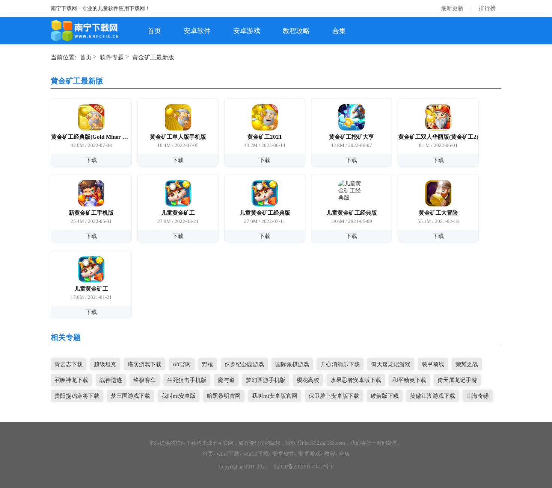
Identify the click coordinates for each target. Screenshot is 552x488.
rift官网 (182, 364)
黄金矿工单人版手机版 (178, 137)
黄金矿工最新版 (153, 57)
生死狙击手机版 (187, 380)
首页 (154, 31)
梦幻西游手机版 (265, 380)
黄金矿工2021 (264, 137)
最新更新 (452, 8)
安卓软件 (197, 31)
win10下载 (256, 454)
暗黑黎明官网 (224, 396)
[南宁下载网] (85, 30)
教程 (329, 454)
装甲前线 (433, 364)
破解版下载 (385, 396)
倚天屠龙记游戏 (390, 364)
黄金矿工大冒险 (438, 213)
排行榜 (487, 8)
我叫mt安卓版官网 (274, 396)
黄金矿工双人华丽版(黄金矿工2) (438, 137)
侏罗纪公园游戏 (244, 364)
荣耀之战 (466, 364)
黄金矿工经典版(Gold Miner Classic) (91, 137)
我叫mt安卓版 (178, 396)
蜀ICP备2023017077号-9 (303, 467)
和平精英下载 (409, 380)
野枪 (207, 364)
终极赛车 (144, 380)
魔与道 (226, 380)
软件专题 (112, 57)
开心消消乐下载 (340, 364)
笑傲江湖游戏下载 (432, 396)
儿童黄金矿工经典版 (265, 213)
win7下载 (228, 454)
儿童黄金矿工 (178, 213)
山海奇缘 (477, 396)
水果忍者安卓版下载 (355, 380)
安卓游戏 (246, 31)
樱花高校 (308, 380)
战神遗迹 (111, 380)
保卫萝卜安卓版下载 (334, 396)
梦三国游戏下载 (130, 396)
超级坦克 (105, 364)
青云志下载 (68, 364)
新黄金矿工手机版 (91, 213)
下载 (91, 160)
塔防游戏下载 (144, 364)
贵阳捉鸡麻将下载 (77, 396)
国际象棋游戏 (292, 364)
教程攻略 (296, 31)
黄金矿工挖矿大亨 (351, 137)
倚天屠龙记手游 (457, 380)
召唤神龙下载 (71, 380)
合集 (339, 31)
